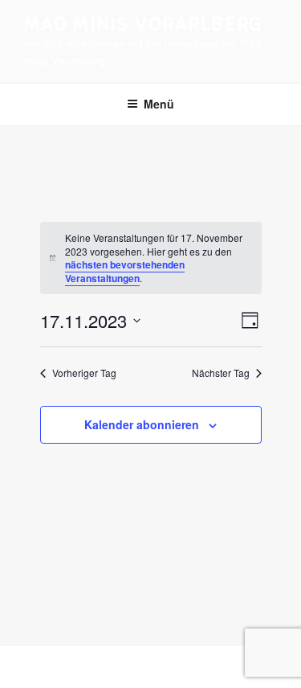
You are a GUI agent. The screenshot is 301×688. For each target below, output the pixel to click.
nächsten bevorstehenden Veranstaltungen (125, 271)
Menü (159, 104)
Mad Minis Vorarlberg (143, 24)
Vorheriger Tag (84, 373)
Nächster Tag (221, 373)
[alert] (151, 258)
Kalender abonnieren (141, 424)
